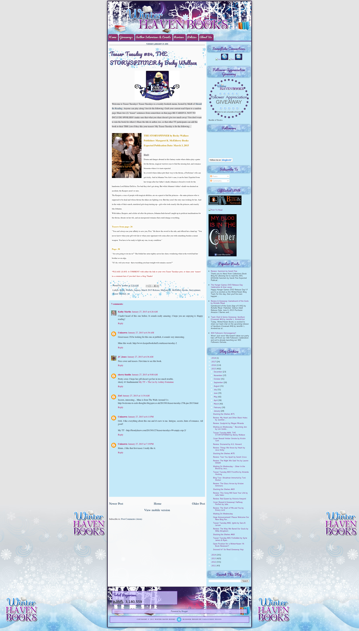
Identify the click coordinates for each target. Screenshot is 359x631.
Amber (125, 285)
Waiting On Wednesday (223, 513)
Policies (192, 37)
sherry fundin (124, 374)
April (216, 400)
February (218, 407)
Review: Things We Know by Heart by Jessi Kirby (229, 448)
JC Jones (122, 356)
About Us (206, 37)
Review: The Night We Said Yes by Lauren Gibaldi (230, 461)
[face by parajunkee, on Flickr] (231, 59)
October (217, 379)
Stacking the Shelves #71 (224, 414)
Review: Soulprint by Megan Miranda (228, 423)
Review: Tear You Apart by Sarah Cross (230, 457)
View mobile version (157, 510)
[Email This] (147, 286)
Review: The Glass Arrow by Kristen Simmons (228, 484)
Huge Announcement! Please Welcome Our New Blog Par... (231, 518)
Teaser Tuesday (119, 293)
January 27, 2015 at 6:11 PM (141, 416)
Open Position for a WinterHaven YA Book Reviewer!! (228, 544)
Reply (120, 323)
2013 (214, 558)
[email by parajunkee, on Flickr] (238, 59)
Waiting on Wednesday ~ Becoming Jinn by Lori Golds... (230, 428)
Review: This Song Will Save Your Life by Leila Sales (230, 494)
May (216, 396)
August (217, 386)
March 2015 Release (150, 289)
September (219, 382)
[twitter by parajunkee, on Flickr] (224, 59)
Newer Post (116, 503)
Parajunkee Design (212, 619)
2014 (214, 555)
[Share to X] (152, 286)
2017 (214, 361)
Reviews (179, 37)
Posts (215, 176)
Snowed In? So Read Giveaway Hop (228, 549)
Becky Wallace (126, 289)
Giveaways (126, 37)
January (217, 411)
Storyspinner (194, 289)
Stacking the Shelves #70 (224, 453)
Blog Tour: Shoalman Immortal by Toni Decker (229, 478)
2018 (214, 358)
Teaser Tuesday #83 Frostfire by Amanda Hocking (231, 473)
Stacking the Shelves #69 (224, 489)
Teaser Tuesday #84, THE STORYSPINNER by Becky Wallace (229, 433)
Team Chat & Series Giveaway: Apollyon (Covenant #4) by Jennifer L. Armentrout (228, 318)
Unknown (122, 332)
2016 (214, 365)
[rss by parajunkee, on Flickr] (218, 59)
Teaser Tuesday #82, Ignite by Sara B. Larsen (229, 524)
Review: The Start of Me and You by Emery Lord (228, 509)
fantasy (137, 289)
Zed (120, 395)
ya (128, 293)
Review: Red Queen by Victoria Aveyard (229, 498)
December (218, 371)
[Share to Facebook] (155, 286)
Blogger (184, 611)
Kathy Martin (124, 311)
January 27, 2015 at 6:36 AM (141, 332)
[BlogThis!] (149, 286)
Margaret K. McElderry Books (174, 289)
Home (112, 37)
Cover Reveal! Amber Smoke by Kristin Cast (229, 439)
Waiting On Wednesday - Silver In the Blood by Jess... (229, 467)
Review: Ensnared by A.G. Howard (227, 444)
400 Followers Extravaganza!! (223, 333)
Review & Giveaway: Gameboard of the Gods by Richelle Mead (230, 302)
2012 (214, 562)
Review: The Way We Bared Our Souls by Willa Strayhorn (230, 529)
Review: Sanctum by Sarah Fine (224, 271)
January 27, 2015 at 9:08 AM (145, 374)
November (218, 375)
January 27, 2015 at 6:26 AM (145, 311)
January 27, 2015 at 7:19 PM (141, 443)
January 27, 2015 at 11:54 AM (136, 395)
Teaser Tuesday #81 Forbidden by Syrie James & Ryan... (230, 539)
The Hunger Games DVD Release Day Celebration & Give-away (227, 286)
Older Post (198, 503)
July (216, 389)
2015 (214, 368)
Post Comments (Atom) (131, 518)
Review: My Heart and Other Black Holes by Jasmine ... (230, 418)
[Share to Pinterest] (157, 286)
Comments (217, 181)
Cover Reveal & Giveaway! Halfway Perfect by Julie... (228, 503)
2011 (214, 565)
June (216, 393)
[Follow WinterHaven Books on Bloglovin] (221, 161)
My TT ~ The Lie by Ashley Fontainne (156, 381)
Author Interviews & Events (153, 37)
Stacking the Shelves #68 (224, 534)
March (216, 403)
